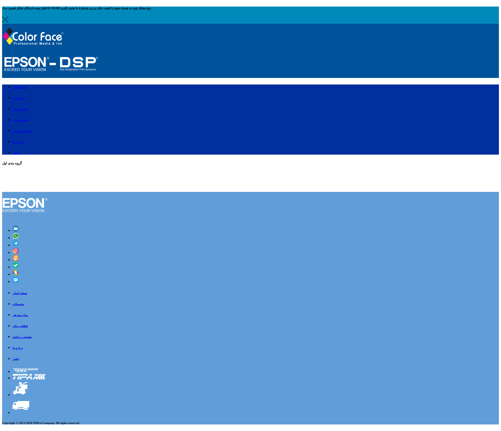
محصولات (18, 304)
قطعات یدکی (20, 325)
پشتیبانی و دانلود (22, 336)
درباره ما (18, 347)
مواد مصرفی (20, 315)
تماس (16, 358)
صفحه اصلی (20, 293)
